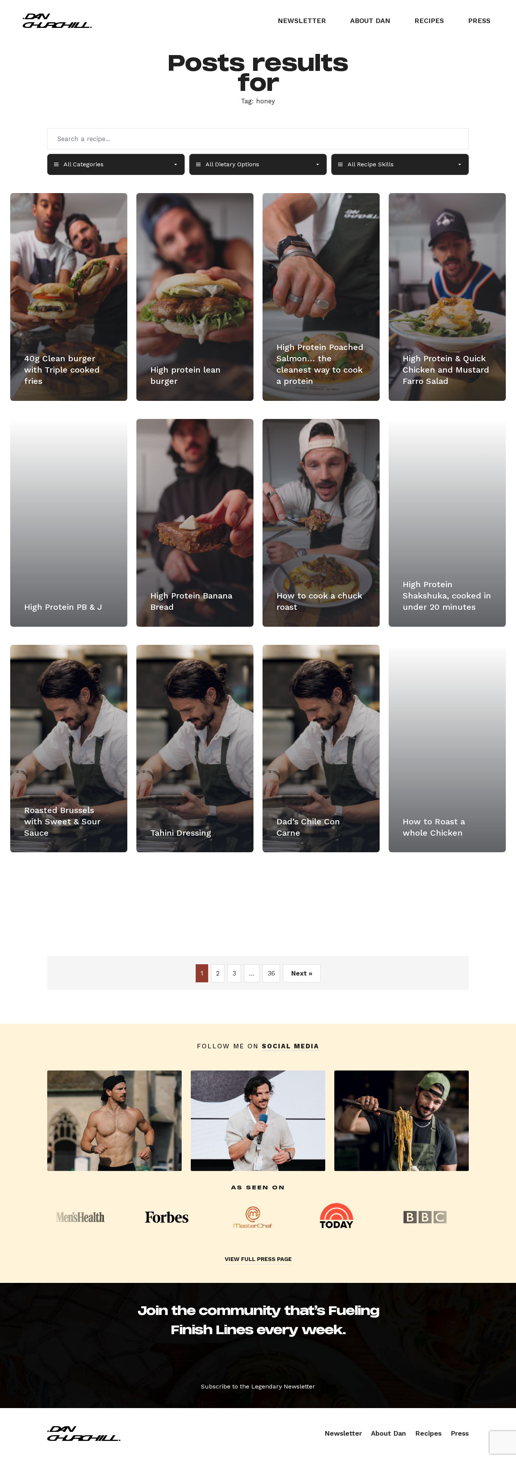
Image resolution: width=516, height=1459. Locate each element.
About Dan (370, 21)
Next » (301, 973)
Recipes (429, 21)
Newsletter (302, 21)
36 (271, 973)
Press (479, 21)
